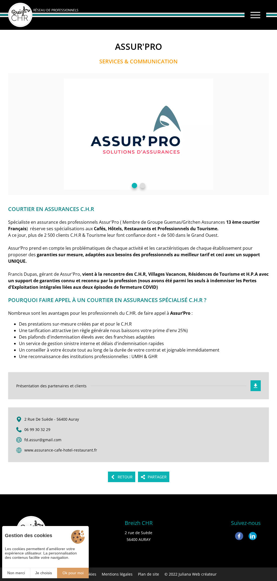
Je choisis (43, 573)
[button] (134, 185)
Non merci (16, 573)
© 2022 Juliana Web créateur (190, 574)
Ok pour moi (73, 573)
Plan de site (148, 574)
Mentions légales (117, 574)
